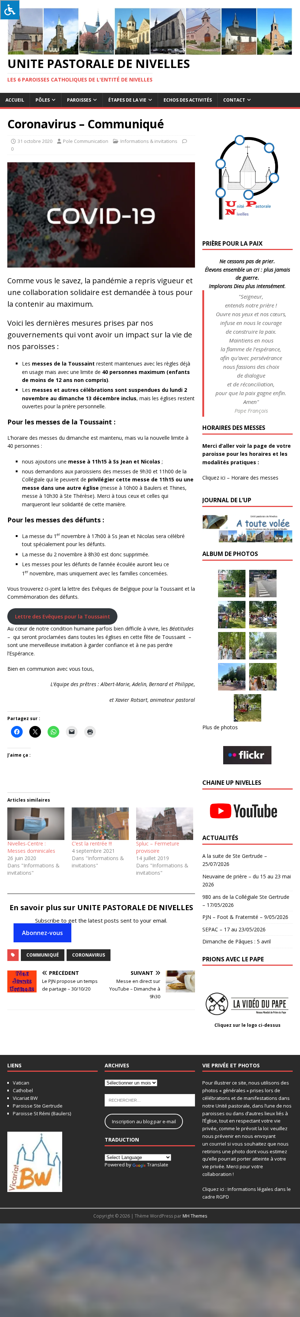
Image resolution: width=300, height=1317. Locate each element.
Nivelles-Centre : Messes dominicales (31, 847)
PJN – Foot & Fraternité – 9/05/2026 (245, 916)
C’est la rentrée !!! (92, 843)
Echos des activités (188, 100)
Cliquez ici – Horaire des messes (240, 477)
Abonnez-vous (42, 933)
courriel (217, 1143)
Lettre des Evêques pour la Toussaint (62, 616)
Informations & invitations (148, 141)
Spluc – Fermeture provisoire (157, 847)
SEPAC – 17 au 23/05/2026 (234, 929)
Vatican (21, 1082)
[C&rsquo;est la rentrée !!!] (100, 823)
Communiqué (42, 955)
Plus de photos (220, 727)
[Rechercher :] (150, 1100)
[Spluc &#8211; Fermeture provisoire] (164, 823)
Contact (234, 100)
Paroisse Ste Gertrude (38, 1105)
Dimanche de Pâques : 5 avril (236, 941)
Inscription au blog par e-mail (144, 1121)
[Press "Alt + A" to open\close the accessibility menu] (9, 9)
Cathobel (23, 1090)
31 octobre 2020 (35, 141)
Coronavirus (88, 955)
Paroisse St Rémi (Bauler (40, 1113)
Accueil (14, 100)
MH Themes (195, 1216)
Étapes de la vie (127, 100)
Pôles (42, 100)
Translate (157, 1164)
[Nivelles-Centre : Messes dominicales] (35, 823)
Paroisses (79, 100)
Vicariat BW (25, 1098)
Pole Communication (85, 141)
